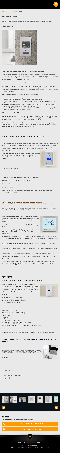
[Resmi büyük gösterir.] (5, 399)
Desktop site (38, 442)
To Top (30, 436)
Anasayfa (4, 11)
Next (56, 407)
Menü (55, 4)
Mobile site (21, 442)
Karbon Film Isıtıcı (12, 11)
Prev (3, 407)
